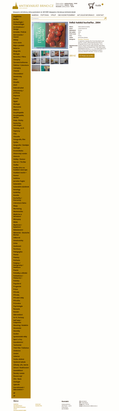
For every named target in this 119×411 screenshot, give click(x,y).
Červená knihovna (20, 62)
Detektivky (17, 76)
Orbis (15, 243)
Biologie (16, 54)
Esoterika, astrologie (17, 124)
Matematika (18, 211)
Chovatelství (18, 74)
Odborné (16, 238)
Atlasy (15, 40)
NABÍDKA (35, 15)
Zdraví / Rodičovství (21, 368)
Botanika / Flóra (19, 57)
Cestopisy (17, 68)
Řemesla (16, 309)
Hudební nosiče (19, 173)
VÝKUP (53, 15)
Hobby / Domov (19, 159)
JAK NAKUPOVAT (17, 405)
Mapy (15, 206)
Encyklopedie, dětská (18, 116)
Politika (16, 281)
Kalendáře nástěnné (21, 187)
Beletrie (16, 48)
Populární (17, 284)
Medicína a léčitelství (17, 215)
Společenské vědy (20, 336)
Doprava (16, 96)
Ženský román (18, 373)
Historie (16, 156)
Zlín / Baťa (17, 379)
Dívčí (15, 85)
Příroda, (16, 295)
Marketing (17, 209)
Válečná (16, 356)
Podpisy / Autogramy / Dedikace (18, 265)
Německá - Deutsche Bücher (21, 234)
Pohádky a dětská (20, 273)
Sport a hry (17, 339)
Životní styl (17, 376)
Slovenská (17, 328)
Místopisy (17, 219)
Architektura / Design (19, 28)
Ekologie (16, 104)
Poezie (15, 270)
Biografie (16, 51)
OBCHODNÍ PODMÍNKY (66, 15)
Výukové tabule (19, 362)
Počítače (16, 260)
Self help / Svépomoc (17, 321)
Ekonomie (17, 107)
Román (16, 312)
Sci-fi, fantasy (18, 317)
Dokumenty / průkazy (18, 92)
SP (14, 393)
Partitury (17, 249)
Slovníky (16, 331)
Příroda (16, 292)
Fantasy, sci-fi (18, 128)
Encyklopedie (18, 112)
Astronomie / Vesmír (18, 36)
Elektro (16, 110)
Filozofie (16, 137)
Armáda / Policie (19, 32)
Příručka (16, 300)
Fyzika (15, 142)
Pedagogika (17, 252)
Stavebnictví (18, 342)
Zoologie (16, 382)
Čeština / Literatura (21, 65)
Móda (15, 222)
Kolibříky (16, 192)
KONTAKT (100, 15)
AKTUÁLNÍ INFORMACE (85, 15)
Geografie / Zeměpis (21, 145)
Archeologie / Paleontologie (18, 23)
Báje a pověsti (18, 45)
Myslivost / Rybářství (17, 226)
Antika (16, 19)
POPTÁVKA (45, 15)
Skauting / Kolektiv (20, 325)
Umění (15, 353)
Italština (16, 178)
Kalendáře (17, 184)
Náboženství (18, 230)
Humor (16, 175)
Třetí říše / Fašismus (21, 348)
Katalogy (16, 189)
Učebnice (16, 351)
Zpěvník (16, 385)
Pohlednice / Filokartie (18, 277)
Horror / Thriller (19, 162)
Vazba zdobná (18, 359)
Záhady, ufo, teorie (20, 365)
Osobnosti (17, 246)
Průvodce (17, 303)
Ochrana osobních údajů (19, 410)
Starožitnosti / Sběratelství (18, 388)
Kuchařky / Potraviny (17, 199)
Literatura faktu (19, 203)
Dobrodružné (18, 88)
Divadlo (16, 82)
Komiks (16, 195)
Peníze (15, 255)
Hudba (15, 165)
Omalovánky (18, 240)
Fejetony (16, 131)
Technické (17, 345)
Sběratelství (18, 315)
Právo (15, 289)
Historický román (20, 153)
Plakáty (16, 257)
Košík (99, 5)
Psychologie (18, 306)
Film (15, 134)
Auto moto (17, 43)
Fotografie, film (19, 139)
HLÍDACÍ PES (38, 405)
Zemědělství (18, 370)
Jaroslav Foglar (19, 181)
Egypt (15, 101)
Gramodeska (18, 151)
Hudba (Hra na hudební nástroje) (20, 169)
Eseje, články (18, 120)
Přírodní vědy (18, 298)
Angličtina (17, 16)
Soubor (16, 334)
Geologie (16, 148)
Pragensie (17, 286)
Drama (16, 98)
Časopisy (16, 59)
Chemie (16, 71)
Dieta (15, 79)
